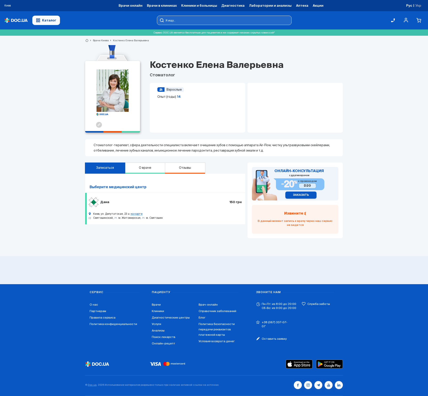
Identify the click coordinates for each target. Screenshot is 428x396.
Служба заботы (318, 304)
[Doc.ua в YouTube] (329, 385)
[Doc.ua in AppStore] (299, 364)
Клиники (158, 311)
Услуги (156, 324)
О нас (94, 304)
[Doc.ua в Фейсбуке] (298, 385)
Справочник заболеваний (217, 311)
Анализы (158, 330)
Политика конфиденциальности (113, 324)
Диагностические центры (171, 317)
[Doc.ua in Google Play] (329, 364)
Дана (104, 202)
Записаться (105, 167)
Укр (418, 5)
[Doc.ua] (16, 20)
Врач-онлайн (208, 304)
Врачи (156, 304)
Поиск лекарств (163, 337)
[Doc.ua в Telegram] (318, 385)
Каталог (49, 20)
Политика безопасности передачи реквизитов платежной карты (217, 329)
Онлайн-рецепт (163, 343)
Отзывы (185, 167)
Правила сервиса (102, 317)
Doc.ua (92, 384)
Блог (202, 317)
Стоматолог (162, 75)
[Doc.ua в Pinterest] (339, 385)
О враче (145, 167)
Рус (409, 5)
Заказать (301, 195)
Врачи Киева (99, 40)
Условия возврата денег (217, 341)
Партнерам (98, 311)
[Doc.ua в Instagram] (308, 385)
